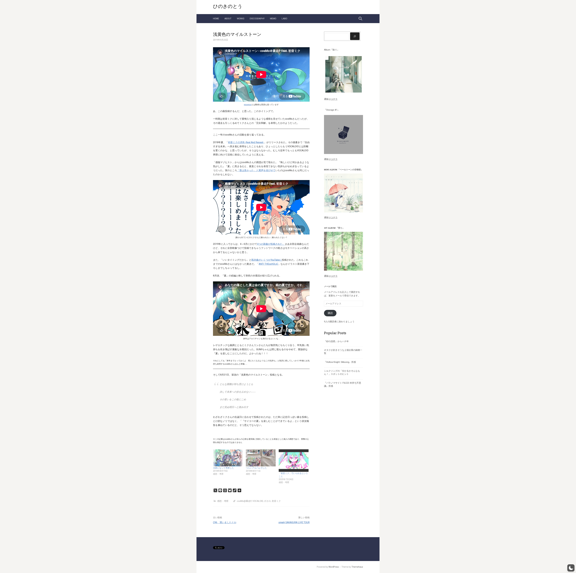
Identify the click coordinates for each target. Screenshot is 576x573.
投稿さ (274, 244)
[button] (570, 568)
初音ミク (276, 501)
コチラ (334, 99)
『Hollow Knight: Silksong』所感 (340, 362)
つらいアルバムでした (256, 468)
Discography (257, 18)
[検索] (355, 36)
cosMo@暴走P (244, 501)
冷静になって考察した (223, 468)
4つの (260, 244)
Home (216, 18)
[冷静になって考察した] (228, 457)
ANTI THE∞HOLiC (268, 264)
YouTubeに (276, 259)
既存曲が (256, 259)
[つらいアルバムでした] (261, 457)
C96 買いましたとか (224, 522)
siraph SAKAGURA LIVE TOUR (294, 522)
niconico (247, 104)
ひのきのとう (227, 6)
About (227, 18)
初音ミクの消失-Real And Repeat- (246, 142)
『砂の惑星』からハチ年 (336, 341)
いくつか (266, 259)
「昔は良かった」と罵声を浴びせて (256, 170)
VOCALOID (257, 501)
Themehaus (357, 567)
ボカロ (267, 501)
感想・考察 (222, 501)
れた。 (281, 244)
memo (273, 18)
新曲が (266, 244)
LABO (284, 18)
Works (240, 18)
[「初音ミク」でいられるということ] (294, 460)
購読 (330, 313)
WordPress (333, 567)
